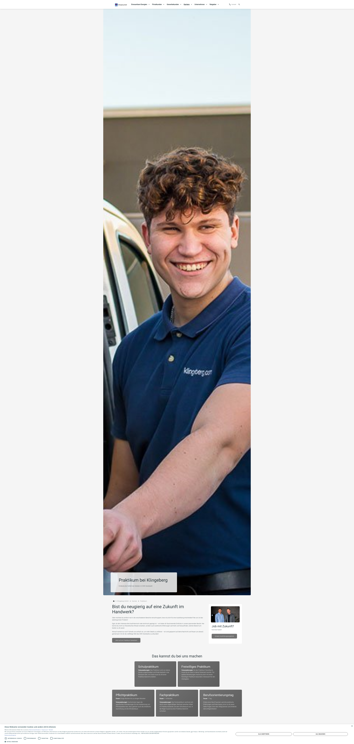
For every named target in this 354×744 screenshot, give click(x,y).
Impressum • (45, 730)
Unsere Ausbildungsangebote (224, 636)
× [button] (352, 726)
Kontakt (51, 730)
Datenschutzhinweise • (35, 730)
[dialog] (177, 734)
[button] (116, 742)
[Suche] (239, 4)
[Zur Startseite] (121, 4)
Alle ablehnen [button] (320, 734)
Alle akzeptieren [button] (263, 734)
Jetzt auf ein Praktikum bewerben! (126, 640)
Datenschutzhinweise (10, 735)
